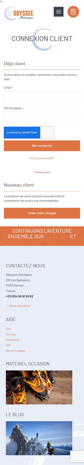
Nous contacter (19, 305)
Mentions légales (15, 351)
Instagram (42, 242)
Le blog (42, 429)
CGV (8, 345)
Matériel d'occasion (42, 379)
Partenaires (12, 340)
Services (11, 334)
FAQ (8, 329)
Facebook (57, 236)
